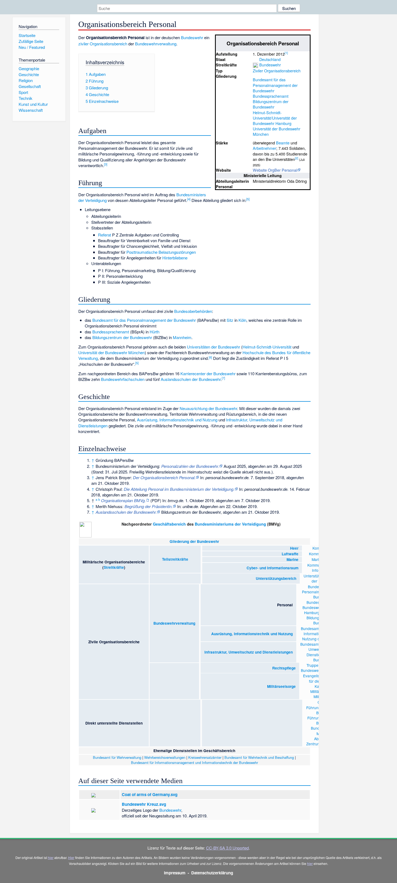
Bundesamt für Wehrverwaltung (117, 757)
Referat (104, 235)
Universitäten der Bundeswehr (213, 347)
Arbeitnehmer (264, 148)
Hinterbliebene (174, 257)
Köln (242, 320)
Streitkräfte (114, 567)
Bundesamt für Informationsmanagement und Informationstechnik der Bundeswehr (194, 762)
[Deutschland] (255, 59)
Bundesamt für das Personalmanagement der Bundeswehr (275, 85)
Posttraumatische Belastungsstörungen (161, 252)
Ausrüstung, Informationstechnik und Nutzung (177, 419)
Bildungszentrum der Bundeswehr (270, 104)
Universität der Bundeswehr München (276, 131)
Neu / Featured (32, 47)
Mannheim (182, 337)
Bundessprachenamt (270, 96)
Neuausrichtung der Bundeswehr (208, 408)
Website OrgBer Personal (275, 170)
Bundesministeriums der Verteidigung (230, 524)
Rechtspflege (284, 668)
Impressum (175, 873)
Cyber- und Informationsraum (272, 567)
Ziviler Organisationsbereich (277, 70)
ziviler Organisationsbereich (102, 43)
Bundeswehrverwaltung (155, 43)
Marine (292, 559)
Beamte (283, 143)
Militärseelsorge (281, 686)
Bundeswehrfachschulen (122, 379)
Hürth (154, 331)
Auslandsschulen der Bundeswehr (191, 379)
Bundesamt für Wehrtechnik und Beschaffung (259, 757)
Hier (71, 857)
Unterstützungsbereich (276, 578)
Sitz (230, 320)
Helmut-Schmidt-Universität (267, 347)
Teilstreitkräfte (175, 559)
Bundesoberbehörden (193, 311)
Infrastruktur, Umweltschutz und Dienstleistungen (248, 652)
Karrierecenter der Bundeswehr (207, 373)
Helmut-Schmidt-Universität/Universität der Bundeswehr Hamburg (275, 118)
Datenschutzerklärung (212, 873)
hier (50, 857)
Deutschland (270, 59)
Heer (294, 548)
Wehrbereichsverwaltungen (164, 757)
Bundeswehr (270, 64)
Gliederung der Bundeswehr (194, 541)
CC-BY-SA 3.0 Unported (227, 848)
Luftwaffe (252, 553)
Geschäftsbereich (169, 524)
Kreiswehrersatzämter (204, 757)
